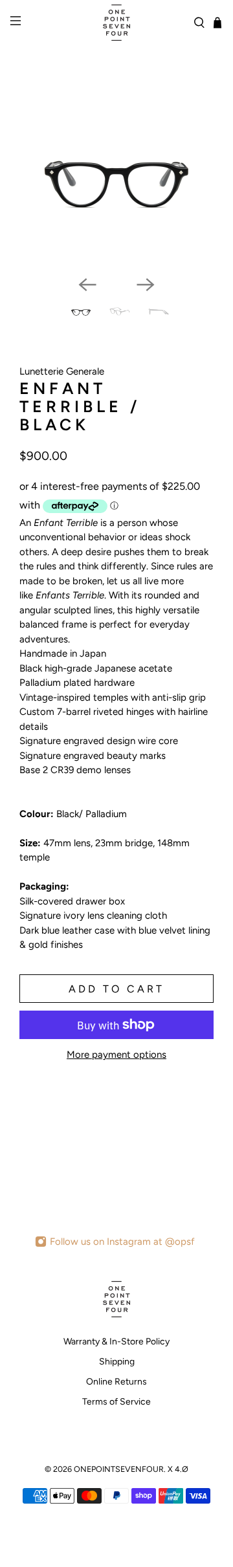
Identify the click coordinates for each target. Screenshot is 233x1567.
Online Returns (116, 1381)
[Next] (145, 284)
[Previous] (87, 284)
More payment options (116, 1054)
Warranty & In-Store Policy (116, 1341)
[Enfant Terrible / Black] (116, 187)
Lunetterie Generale (61, 371)
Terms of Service (116, 1401)
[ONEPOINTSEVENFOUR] (116, 22)
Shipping (117, 1361)
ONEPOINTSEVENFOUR (119, 1469)
